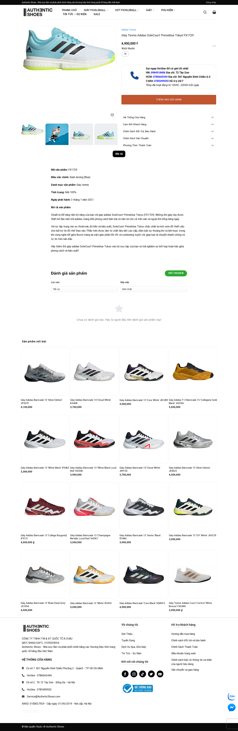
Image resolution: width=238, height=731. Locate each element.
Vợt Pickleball (126, 10)
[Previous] (28, 48)
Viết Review (176, 273)
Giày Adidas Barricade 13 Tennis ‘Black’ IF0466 (140, 537)
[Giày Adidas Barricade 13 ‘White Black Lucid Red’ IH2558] (94, 439)
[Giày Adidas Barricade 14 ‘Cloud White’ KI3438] (94, 371)
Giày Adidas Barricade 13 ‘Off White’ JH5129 (192, 535)
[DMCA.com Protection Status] (30, 711)
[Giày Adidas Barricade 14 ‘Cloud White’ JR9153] (143, 439)
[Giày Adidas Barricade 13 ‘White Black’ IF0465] (45, 439)
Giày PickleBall (95, 10)
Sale (97, 14)
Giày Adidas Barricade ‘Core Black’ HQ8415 (142, 603)
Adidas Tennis (128, 29)
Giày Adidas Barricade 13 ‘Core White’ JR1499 (143, 400)
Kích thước (128, 48)
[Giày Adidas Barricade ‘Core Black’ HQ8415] (143, 574)
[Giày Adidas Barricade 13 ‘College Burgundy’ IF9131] (45, 506)
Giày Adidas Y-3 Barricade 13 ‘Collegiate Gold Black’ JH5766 (193, 402)
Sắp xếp (124, 282)
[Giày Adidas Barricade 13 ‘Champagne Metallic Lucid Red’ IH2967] (94, 506)
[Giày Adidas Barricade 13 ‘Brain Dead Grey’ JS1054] (45, 574)
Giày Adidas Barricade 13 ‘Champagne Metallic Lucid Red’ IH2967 (90, 537)
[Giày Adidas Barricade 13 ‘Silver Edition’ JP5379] (45, 371)
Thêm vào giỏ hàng (169, 99)
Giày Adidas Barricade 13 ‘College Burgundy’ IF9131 (44, 537)
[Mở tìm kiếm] (205, 12)
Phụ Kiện (167, 10)
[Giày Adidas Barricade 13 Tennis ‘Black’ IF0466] (143, 506)
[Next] (110, 48)
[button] (211, 2)
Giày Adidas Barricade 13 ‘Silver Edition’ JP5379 (41, 402)
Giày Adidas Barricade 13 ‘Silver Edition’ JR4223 (189, 469)
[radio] (125, 54)
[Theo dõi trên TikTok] (142, 674)
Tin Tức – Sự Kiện (74, 14)
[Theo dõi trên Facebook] (125, 674)
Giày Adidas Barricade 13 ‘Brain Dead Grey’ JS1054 (43, 605)
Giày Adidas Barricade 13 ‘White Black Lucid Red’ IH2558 (93, 469)
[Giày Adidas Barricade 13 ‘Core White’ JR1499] (143, 371)
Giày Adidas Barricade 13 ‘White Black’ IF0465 (45, 467)
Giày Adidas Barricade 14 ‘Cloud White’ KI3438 (90, 402)
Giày (149, 10)
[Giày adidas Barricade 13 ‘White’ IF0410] (94, 574)
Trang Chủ (69, 10)
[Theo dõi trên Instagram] (133, 674)
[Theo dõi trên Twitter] (151, 674)
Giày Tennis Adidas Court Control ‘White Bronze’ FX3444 (190, 605)
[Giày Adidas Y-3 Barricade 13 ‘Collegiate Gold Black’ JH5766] (193, 371)
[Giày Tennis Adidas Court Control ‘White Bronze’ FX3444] (193, 574)
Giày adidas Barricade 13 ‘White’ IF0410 (91, 603)
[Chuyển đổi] (212, 118)
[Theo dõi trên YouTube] (160, 674)
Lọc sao (55, 282)
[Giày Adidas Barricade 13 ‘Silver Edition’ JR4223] (193, 439)
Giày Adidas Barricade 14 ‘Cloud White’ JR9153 (139, 469)
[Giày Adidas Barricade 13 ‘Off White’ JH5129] (193, 506)
